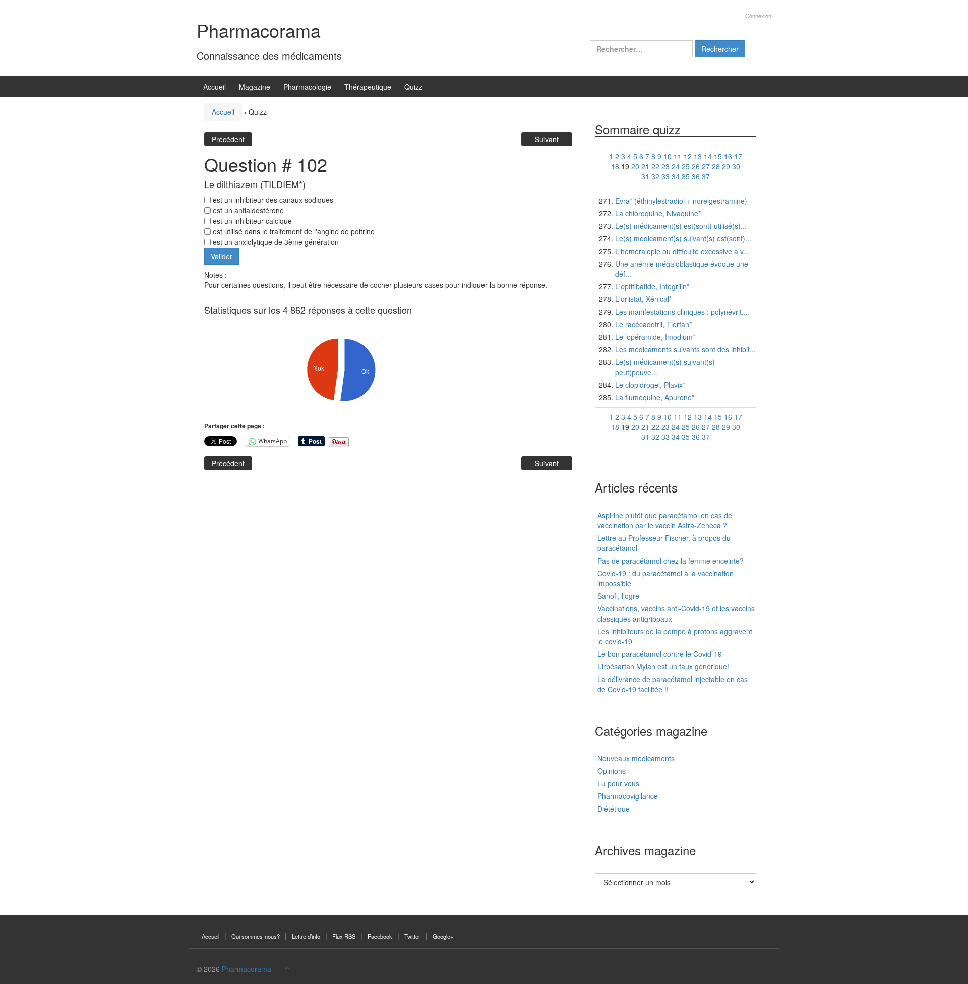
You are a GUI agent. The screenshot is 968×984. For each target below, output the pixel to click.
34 (676, 176)
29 (726, 166)
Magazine (254, 87)
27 (706, 166)
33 (665, 176)
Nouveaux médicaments (636, 758)
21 (645, 166)
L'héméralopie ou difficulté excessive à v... (682, 251)
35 (686, 176)
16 (728, 156)
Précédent (228, 139)
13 (698, 156)
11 (678, 156)
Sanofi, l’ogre (618, 596)
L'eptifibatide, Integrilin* (652, 286)
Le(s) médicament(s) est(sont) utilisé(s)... (681, 226)
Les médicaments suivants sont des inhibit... (685, 349)
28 (716, 166)
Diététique (613, 809)
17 (738, 156)
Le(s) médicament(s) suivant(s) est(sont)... (683, 238)
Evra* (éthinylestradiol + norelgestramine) (681, 201)
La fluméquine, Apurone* (654, 397)
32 (655, 176)
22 (655, 166)
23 (665, 166)
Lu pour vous (618, 783)
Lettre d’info (306, 936)
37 (706, 176)
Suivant (547, 139)
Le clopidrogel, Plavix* (650, 385)
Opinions (611, 771)
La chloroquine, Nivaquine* (658, 213)
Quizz (413, 87)
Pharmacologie (307, 87)
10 (667, 156)
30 (736, 166)
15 (718, 156)
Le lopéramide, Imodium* (655, 337)
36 (696, 176)
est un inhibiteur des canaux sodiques (272, 200)
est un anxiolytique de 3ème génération (275, 242)
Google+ (443, 936)
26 (696, 166)
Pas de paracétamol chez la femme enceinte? (670, 561)
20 (635, 166)
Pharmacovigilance (627, 796)
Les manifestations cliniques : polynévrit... (681, 311)
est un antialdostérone (247, 210)
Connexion (758, 16)
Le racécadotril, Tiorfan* (653, 324)
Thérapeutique (367, 87)
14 (708, 156)
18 (615, 166)
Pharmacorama (259, 30)
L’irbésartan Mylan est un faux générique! (663, 666)
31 (645, 176)
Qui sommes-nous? (255, 936)
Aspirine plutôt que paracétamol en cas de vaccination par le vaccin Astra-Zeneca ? (664, 520)
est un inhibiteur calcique (251, 221)
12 (688, 156)
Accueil (214, 87)
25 (686, 166)
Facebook (380, 936)
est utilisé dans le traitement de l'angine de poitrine (293, 231)
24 (676, 166)
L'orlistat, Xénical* (643, 299)
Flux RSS (343, 936)
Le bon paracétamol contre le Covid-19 (659, 654)
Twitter (412, 936)
